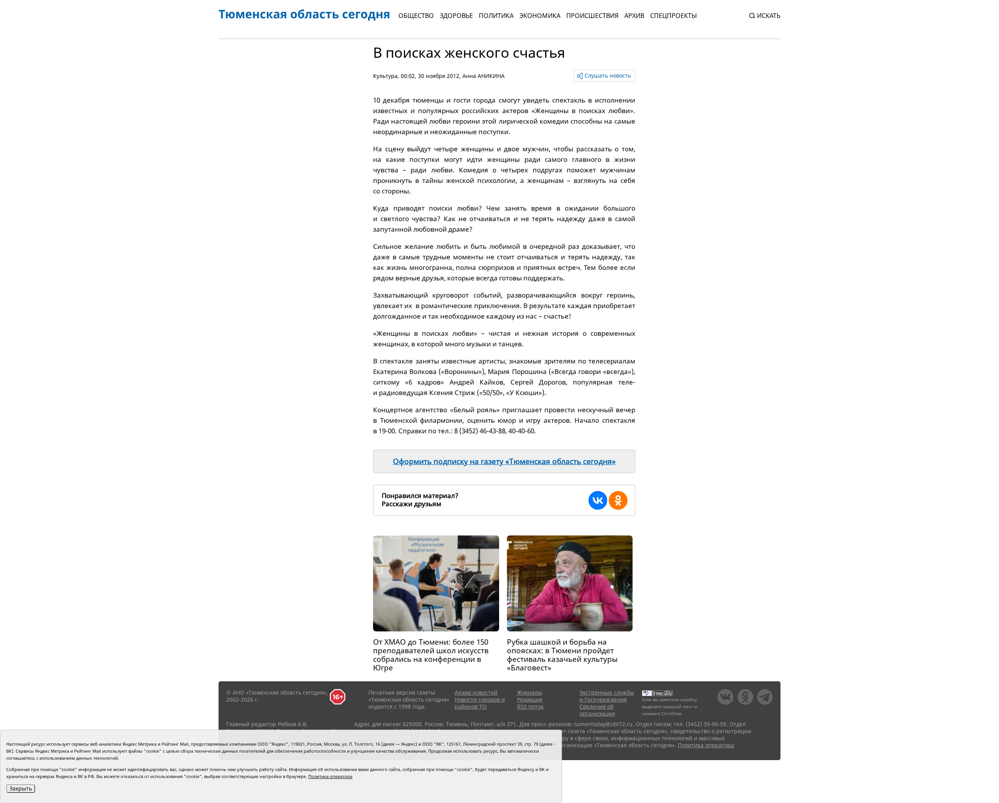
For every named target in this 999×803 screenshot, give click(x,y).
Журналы (529, 692)
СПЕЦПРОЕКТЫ (673, 15)
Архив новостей (476, 692)
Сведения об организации (597, 710)
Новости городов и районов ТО (480, 703)
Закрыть (20, 788)
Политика (496, 15)
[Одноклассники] (618, 500)
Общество (416, 15)
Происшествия (592, 15)
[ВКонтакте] (597, 500)
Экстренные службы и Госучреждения (606, 696)
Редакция (529, 699)
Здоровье (456, 15)
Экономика (539, 15)
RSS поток (530, 706)
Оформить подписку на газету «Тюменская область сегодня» (504, 461)
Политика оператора (706, 745)
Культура (385, 76)
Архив (634, 15)
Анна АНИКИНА (483, 76)
